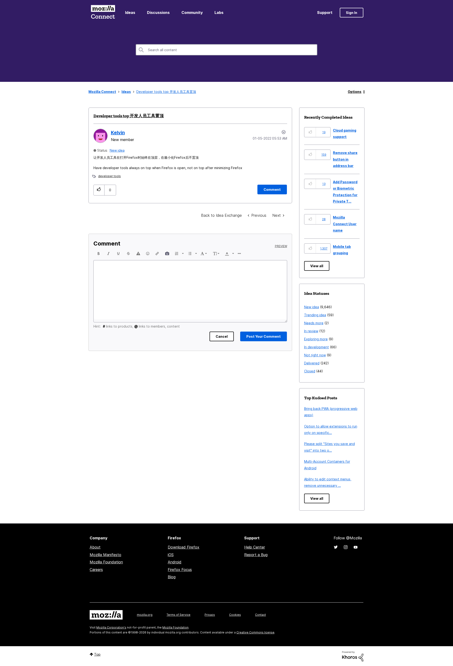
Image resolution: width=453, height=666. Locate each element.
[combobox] (226, 49)
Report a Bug (256, 554)
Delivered (311, 363)
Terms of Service (178, 614)
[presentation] (98, 253)
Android (174, 562)
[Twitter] (336, 547)
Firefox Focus (180, 569)
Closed (309, 371)
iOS (171, 554)
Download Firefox (183, 547)
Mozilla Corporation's (111, 627)
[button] (99, 190)
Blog (172, 576)
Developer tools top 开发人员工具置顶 (128, 115)
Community (192, 12)
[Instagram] (346, 547)
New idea (117, 150)
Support (324, 12)
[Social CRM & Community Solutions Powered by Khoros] (352, 656)
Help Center (254, 547)
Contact (260, 614)
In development (316, 347)
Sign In (351, 13)
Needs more (313, 323)
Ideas (130, 12)
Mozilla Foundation (106, 562)
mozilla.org (144, 614)
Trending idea (315, 315)
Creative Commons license (255, 632)
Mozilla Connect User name (345, 223)
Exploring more (316, 339)
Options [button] (354, 92)
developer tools (109, 176)
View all (316, 266)
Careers (96, 569)
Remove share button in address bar (345, 159)
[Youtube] (355, 547)
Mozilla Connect (103, 12)
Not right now (315, 355)
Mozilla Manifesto (105, 554)
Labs (218, 12)
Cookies (235, 614)
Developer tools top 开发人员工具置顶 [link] (166, 92)
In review (311, 331)
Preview (281, 246)
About (95, 547)
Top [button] (97, 654)
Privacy (210, 614)
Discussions (158, 12)
